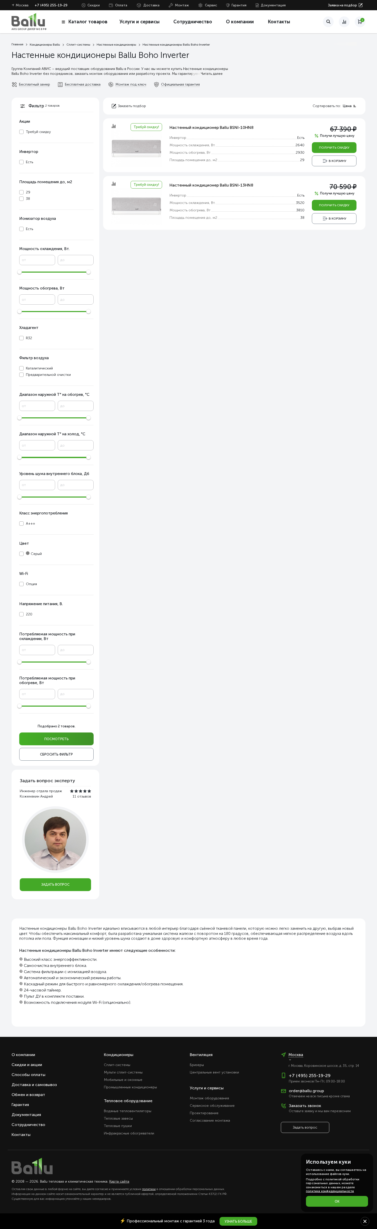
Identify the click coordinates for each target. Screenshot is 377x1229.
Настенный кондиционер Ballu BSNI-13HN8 (211, 185)
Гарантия (239, 5)
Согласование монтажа (210, 1120)
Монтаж (182, 5)
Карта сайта (119, 1181)
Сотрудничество (192, 22)
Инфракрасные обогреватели (129, 1133)
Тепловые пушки (118, 1126)
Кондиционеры (118, 1054)
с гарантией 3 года (167, 1221)
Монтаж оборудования (209, 1098)
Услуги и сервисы (207, 1088)
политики (149, 1189)
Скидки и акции (27, 1064)
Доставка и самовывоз (34, 1084)
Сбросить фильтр (56, 754)
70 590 (343, 187)
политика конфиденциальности (330, 1191)
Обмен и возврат (28, 1094)
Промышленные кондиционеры (130, 1087)
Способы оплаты (28, 1074)
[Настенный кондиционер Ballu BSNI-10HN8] (136, 148)
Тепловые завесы (118, 1118)
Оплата (121, 5)
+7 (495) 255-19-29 (51, 5)
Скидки (93, 5)
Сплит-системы (117, 1065)
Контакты (279, 22)
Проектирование (204, 1113)
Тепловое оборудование (128, 1100)
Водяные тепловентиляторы (127, 1111)
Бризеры (197, 1065)
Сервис (211, 5)
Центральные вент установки (214, 1072)
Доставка (151, 5)
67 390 (343, 129)
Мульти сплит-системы (123, 1072)
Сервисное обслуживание (212, 1105)
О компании (240, 22)
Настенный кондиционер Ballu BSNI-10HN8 (212, 127)
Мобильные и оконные (123, 1080)
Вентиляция (201, 1054)
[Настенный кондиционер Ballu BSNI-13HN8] (136, 205)
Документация (273, 5)
